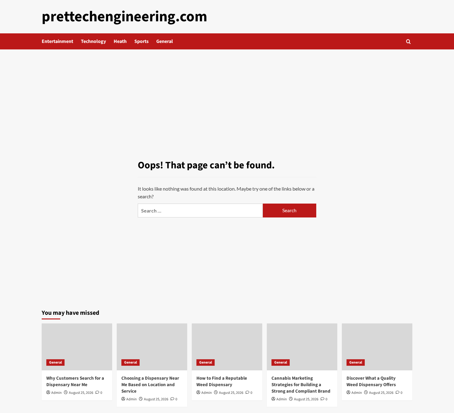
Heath (120, 41)
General (164, 41)
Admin (56, 392)
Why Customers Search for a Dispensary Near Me (75, 381)
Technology (93, 41)
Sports (141, 41)
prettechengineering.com (124, 16)
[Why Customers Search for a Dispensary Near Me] (77, 346)
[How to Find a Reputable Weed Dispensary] (227, 346)
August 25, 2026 (81, 392)
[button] (408, 41)
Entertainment (57, 41)
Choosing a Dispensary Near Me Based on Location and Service (150, 384)
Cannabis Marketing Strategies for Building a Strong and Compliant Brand (300, 384)
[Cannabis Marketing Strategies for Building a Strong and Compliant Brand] (302, 346)
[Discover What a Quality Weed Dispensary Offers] (377, 346)
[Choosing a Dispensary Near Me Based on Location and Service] (152, 346)
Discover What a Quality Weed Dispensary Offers (371, 381)
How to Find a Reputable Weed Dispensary (221, 381)
